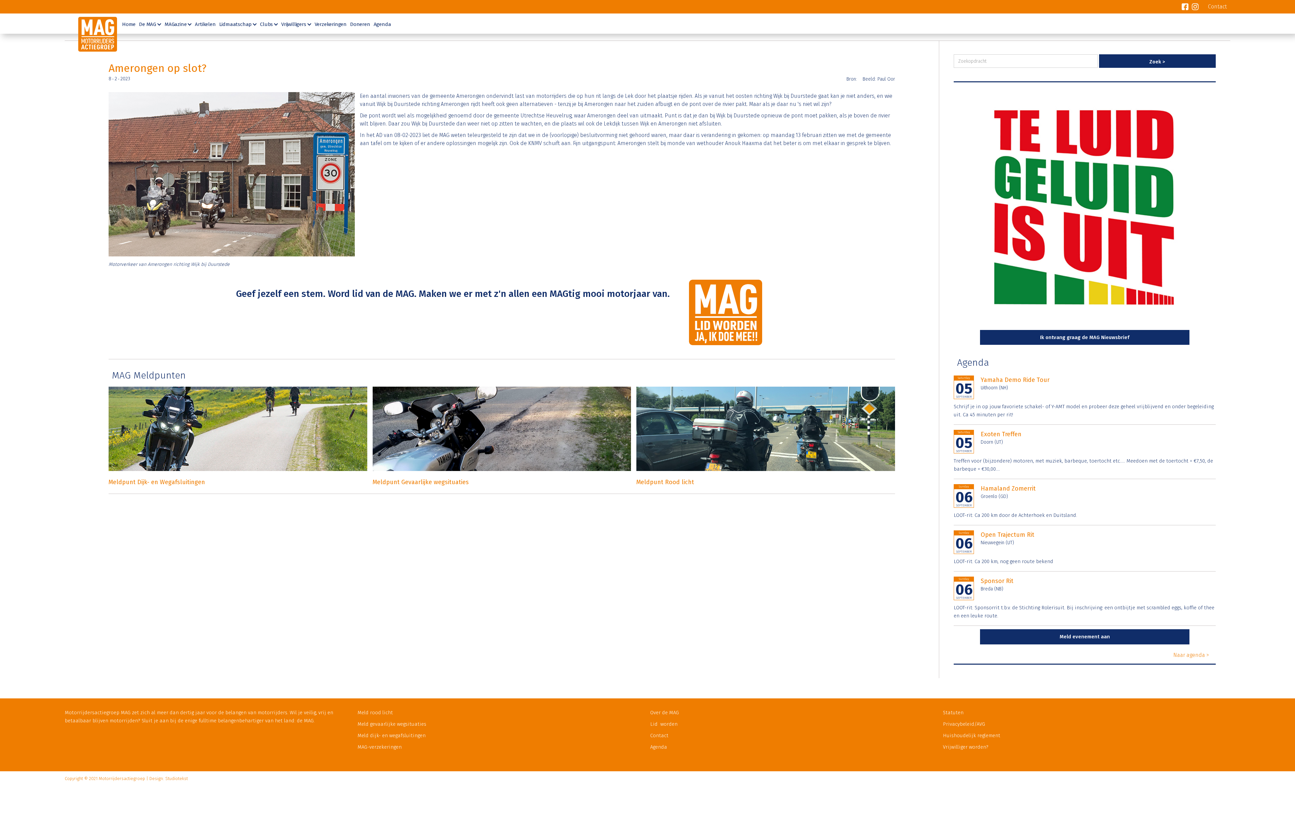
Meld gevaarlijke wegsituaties (391, 724)
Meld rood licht (375, 713)
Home (129, 24)
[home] (91, 32)
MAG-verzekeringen (379, 747)
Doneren (360, 24)
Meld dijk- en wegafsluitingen (391, 735)
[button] (149, 23)
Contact (659, 735)
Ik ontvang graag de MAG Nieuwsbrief (1084, 337)
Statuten (953, 713)
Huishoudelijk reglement (971, 735)
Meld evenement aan (1085, 637)
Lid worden (664, 724)
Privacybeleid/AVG (964, 724)
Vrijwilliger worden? (965, 747)
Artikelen (205, 24)
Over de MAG (664, 713)
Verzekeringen (331, 24)
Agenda (382, 24)
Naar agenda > (1191, 655)
